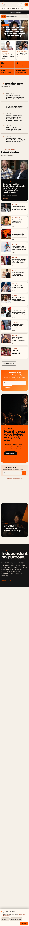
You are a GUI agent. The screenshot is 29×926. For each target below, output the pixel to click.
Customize (4, 919)
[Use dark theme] (19, 4)
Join (24, 473)
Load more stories (7, 363)
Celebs (3, 8)
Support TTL (5, 580)
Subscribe (7, 387)
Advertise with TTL (7, 533)
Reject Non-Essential (16, 919)
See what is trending (15, 12)
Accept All (24, 923)
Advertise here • (14, 478)
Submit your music (10, 458)
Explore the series (10, 453)
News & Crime (20, 8)
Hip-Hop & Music (10, 8)
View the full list (4, 86)
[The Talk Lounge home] (3, 4)
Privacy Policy (6, 915)
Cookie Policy (22, 914)
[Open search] (23, 4)
